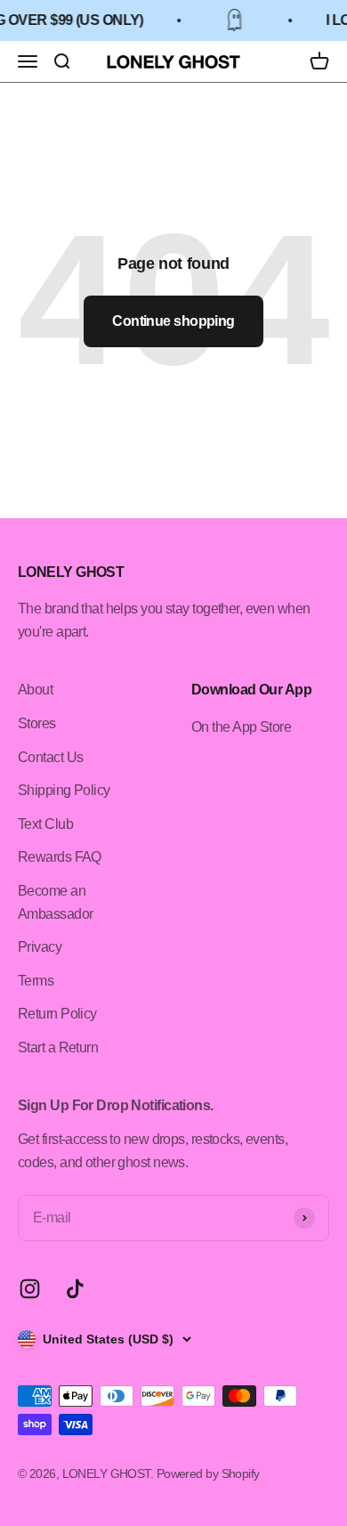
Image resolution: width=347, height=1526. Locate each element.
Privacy (39, 946)
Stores (37, 723)
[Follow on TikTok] (75, 1289)
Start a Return (58, 1047)
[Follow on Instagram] (30, 1289)
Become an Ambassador (55, 902)
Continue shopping (173, 321)
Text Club (45, 824)
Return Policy (57, 1013)
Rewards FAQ (59, 856)
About (35, 689)
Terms (35, 980)
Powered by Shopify (208, 1473)
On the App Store (241, 727)
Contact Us (50, 757)
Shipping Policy (64, 790)
